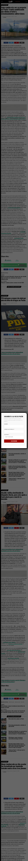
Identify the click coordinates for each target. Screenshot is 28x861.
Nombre (6, 424)
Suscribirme (14, 441)
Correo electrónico (9, 429)
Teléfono (6, 434)
